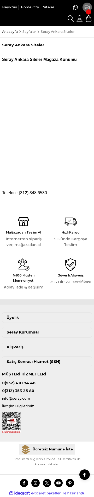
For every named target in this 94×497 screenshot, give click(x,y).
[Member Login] (79, 18)
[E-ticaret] (46, 493)
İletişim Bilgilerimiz (18, 406)
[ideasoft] (19, 493)
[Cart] (88, 18)
